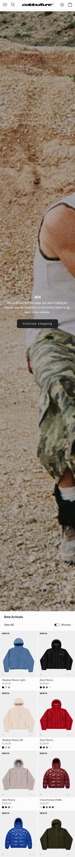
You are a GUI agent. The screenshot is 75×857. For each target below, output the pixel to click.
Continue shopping (37, 323)
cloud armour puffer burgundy (51, 800)
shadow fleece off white (12, 740)
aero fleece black (46, 680)
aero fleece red (46, 740)
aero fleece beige (8, 800)
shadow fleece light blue (13, 680)
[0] (62, 5)
